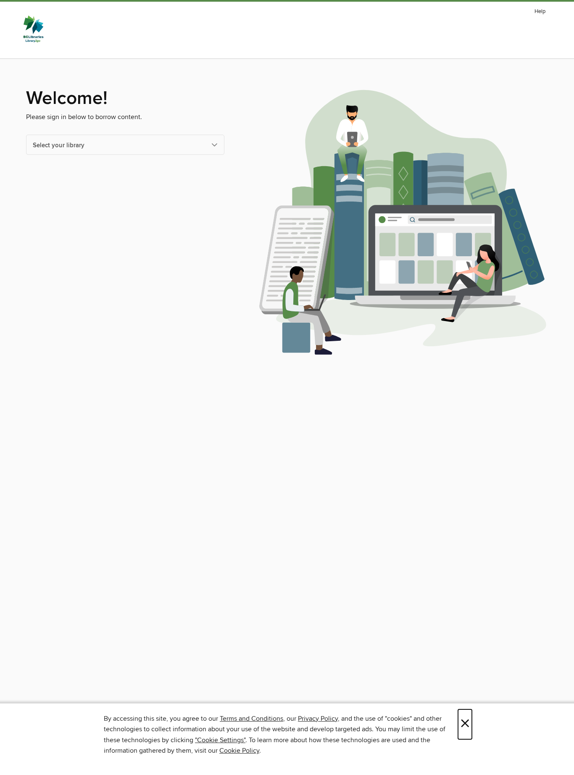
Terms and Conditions (251, 718)
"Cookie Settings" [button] (220, 740)
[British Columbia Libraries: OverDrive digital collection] (33, 29)
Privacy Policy (318, 718)
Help (540, 11)
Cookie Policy (239, 750)
